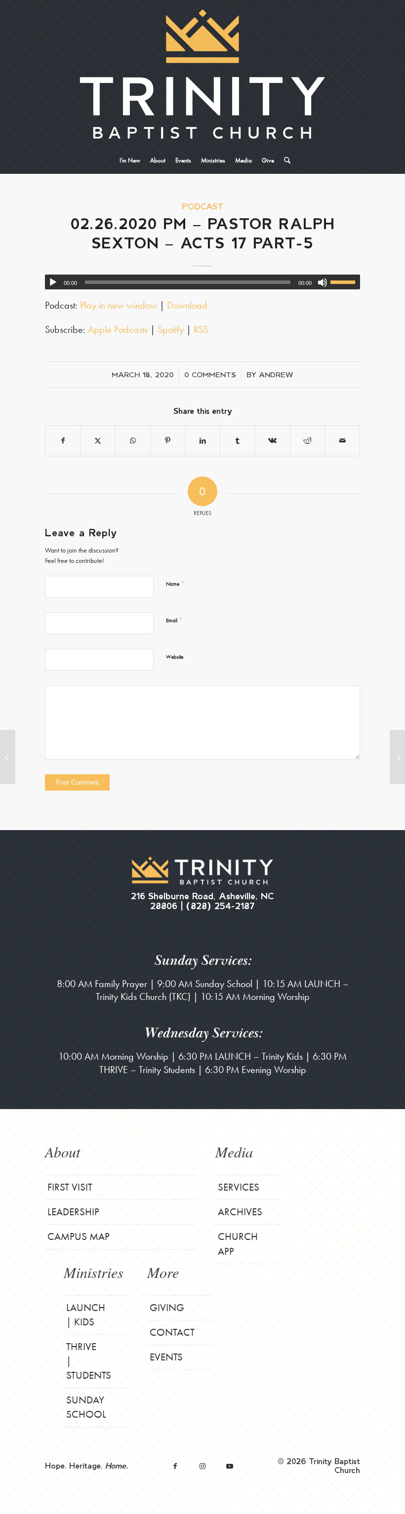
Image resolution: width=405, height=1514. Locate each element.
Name (175, 583)
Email (174, 620)
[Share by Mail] (342, 441)
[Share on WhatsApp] (133, 441)
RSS (201, 329)
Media (234, 1151)
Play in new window (118, 305)
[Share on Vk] (272, 441)
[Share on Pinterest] (168, 441)
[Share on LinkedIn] (203, 441)
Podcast (203, 206)
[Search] (284, 160)
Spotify (171, 329)
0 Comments (210, 374)
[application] (202, 282)
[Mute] (322, 282)
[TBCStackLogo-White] (202, 74)
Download (187, 305)
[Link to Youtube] (229, 1465)
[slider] (345, 282)
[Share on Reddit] (307, 441)
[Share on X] (98, 441)
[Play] (53, 282)
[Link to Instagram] (202, 1465)
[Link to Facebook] (175, 1465)
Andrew (276, 374)
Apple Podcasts (118, 329)
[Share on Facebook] (63, 441)
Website (174, 656)
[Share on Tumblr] (237, 441)
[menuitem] (130, 160)
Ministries (93, 1272)
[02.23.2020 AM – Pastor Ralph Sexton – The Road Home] (7, 757)
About (62, 1151)
